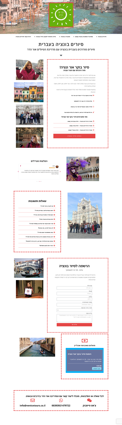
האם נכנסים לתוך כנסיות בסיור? (44, 210)
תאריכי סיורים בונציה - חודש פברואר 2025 (80, 121)
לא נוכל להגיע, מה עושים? (45, 228)
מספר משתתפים (87, 302)
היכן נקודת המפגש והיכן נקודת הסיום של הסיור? (39, 237)
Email (90, 291)
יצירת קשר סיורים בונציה (23, 37)
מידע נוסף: (89, 313)
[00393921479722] (61, 400)
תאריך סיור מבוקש (86, 308)
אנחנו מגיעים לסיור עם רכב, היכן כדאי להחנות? (39, 241)
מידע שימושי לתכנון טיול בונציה (46, 37)
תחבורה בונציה (65, 37)
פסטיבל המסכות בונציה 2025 (84, 37)
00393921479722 (61, 405)
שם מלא (89, 285)
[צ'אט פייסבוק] (89, 400)
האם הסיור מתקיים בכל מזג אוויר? (43, 215)
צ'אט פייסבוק (89, 405)
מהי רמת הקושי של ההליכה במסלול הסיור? (41, 224)
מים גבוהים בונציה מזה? (46, 219)
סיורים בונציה (102, 37)
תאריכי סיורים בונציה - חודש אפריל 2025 (80, 130)
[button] (74, 95)
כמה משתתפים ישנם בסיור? (45, 232)
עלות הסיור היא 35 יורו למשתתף (83, 101)
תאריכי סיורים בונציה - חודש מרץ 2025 (81, 126)
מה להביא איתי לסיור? (47, 206)
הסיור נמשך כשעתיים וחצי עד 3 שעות (81, 107)
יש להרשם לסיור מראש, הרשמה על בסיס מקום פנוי (78, 112)
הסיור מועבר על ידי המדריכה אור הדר (81, 95)
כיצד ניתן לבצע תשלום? (46, 245)
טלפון (90, 296)
